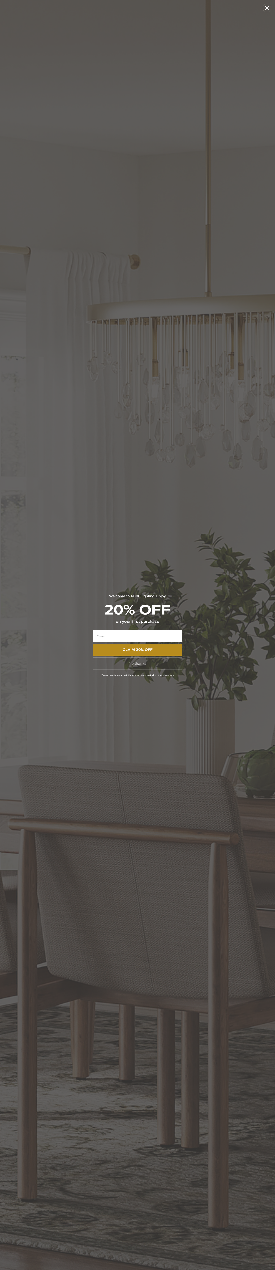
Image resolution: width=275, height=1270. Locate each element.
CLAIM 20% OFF (138, 649)
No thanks (137, 663)
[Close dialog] (267, 8)
